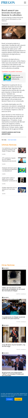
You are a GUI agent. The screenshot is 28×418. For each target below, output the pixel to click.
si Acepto (9, 399)
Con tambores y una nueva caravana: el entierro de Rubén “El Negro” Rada (9, 149)
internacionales (12, 140)
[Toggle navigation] (25, 2)
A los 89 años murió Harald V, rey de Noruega (13, 345)
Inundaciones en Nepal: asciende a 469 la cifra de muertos (13, 317)
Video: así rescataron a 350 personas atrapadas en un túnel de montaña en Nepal (13, 289)
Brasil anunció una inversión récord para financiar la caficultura (12, 12)
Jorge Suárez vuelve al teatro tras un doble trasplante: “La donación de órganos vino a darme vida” (9, 181)
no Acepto (18, 399)
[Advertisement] (14, 249)
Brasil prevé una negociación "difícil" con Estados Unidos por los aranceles (13, 374)
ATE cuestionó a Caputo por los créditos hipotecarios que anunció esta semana (9, 160)
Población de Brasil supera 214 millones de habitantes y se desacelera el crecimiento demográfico (9, 170)
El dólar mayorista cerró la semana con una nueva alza (9, 189)
